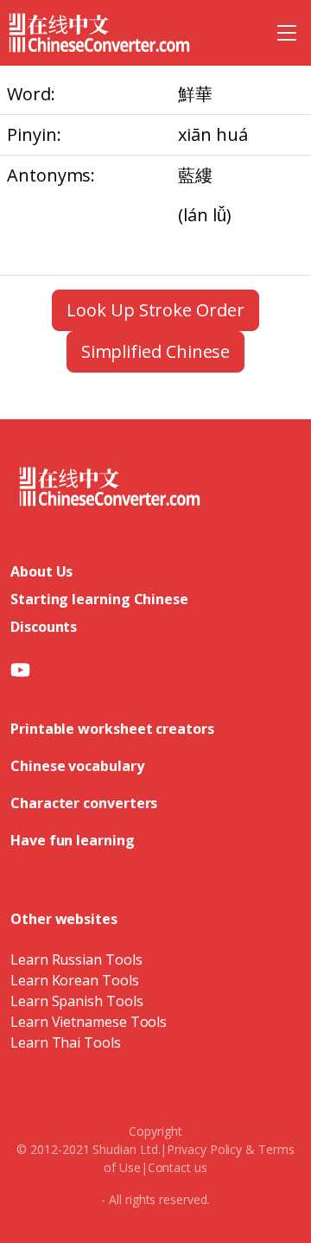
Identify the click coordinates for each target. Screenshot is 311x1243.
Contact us (177, 1167)
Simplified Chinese (156, 351)
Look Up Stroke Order (155, 310)
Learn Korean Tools (74, 980)
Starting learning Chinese (99, 599)
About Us (41, 571)
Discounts (43, 626)
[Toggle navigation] (287, 33)
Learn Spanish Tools (76, 1000)
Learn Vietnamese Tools (88, 1021)
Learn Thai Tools (65, 1042)
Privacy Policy (204, 1149)
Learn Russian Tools (76, 959)
